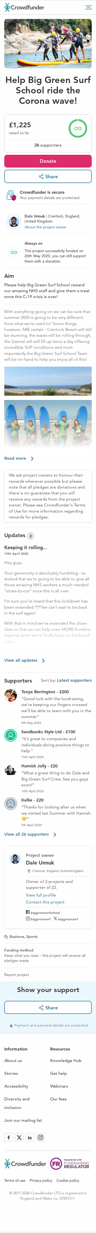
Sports (32, 936)
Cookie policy (68, 1180)
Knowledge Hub (66, 1060)
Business (17, 936)
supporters (48, 145)
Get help (58, 1073)
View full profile (41, 895)
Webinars (59, 1086)
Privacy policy (41, 1180)
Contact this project (45, 902)
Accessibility (16, 1086)
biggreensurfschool (45, 912)
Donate (48, 161)
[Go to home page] (24, 7)
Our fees (58, 1098)
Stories (11, 1073)
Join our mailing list (23, 1120)
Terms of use (14, 1180)
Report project (16, 974)
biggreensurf (40, 919)
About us (13, 1060)
